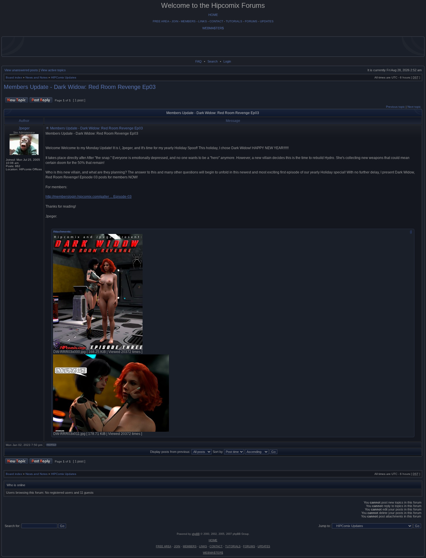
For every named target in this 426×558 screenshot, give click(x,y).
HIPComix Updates (63, 77)
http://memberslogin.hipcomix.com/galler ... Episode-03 (88, 197)
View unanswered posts (21, 70)
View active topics (53, 70)
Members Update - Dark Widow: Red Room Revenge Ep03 (80, 87)
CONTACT (216, 21)
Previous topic (395, 106)
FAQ (198, 61)
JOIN (175, 21)
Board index (14, 77)
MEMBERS (188, 21)
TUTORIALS (234, 21)
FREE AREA (161, 21)
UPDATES (267, 21)
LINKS (202, 21)
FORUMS (251, 21)
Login (227, 61)
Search (212, 61)
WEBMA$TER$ (213, 28)
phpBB (196, 534)
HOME (213, 15)
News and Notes (37, 77)
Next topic (414, 106)
